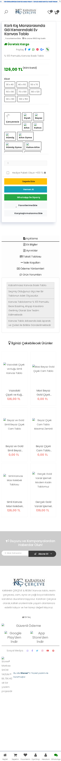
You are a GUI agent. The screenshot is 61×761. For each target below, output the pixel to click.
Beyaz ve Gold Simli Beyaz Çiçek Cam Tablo (14, 448)
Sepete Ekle (28, 181)
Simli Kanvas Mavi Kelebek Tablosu (14, 504)
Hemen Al (28, 189)
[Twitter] (37, 651)
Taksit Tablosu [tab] (32, 256)
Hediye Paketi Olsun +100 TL (28, 172)
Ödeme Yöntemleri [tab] (32, 268)
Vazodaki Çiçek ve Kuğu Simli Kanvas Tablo (14, 393)
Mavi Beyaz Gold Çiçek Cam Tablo (43, 393)
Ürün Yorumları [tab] (31, 274)
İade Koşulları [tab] (31, 262)
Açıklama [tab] (32, 238)
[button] (56, 12)
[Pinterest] (53, 651)
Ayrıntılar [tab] (32, 250)
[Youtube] (48, 651)
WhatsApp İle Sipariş (28, 197)
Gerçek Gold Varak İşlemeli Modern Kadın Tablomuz (43, 504)
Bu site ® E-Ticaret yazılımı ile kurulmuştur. (31, 675)
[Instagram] (42, 651)
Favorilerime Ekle (27, 205)
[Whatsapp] (27, 651)
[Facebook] (32, 651)
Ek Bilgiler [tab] (32, 244)
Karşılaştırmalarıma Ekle (28, 213)
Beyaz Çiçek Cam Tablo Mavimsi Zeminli (43, 448)
